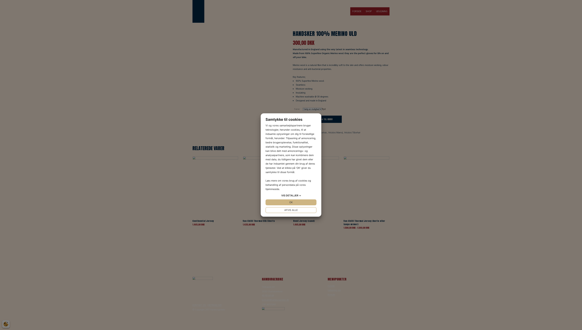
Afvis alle (291, 210)
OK (291, 202)
